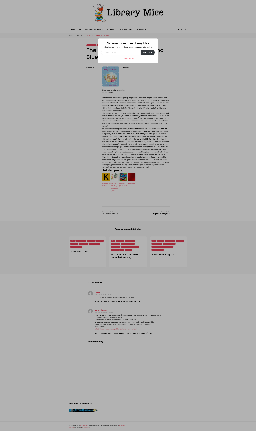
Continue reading (128, 58)
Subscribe (147, 52)
